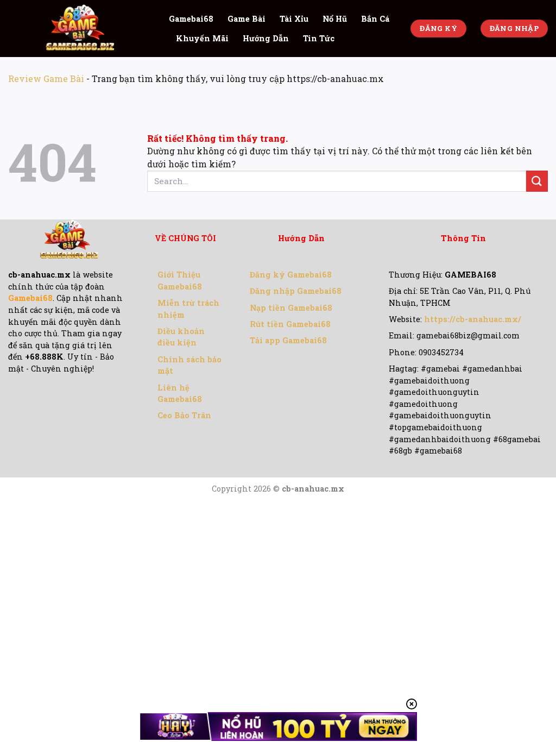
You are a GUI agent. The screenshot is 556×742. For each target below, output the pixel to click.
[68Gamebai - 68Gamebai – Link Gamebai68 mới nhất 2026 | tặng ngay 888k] (80, 28)
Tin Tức (318, 38)
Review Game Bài (46, 78)
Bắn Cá (375, 19)
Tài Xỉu (294, 19)
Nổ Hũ (335, 19)
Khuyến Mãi (202, 38)
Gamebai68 (191, 19)
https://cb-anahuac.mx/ (472, 319)
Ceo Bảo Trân (184, 415)
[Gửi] (537, 181)
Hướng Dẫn (266, 38)
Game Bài (247, 19)
